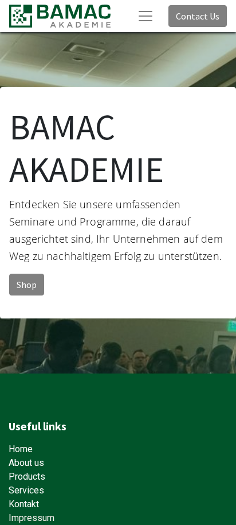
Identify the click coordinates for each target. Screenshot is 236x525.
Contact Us (197, 16)
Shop (27, 284)
